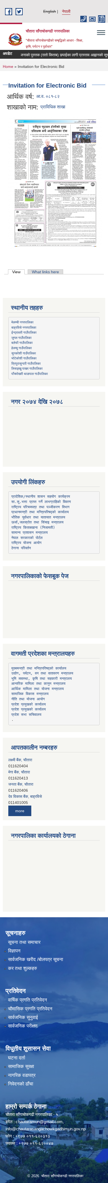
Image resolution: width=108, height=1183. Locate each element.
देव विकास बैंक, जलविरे (24, 804)
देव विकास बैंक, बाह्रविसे (25, 791)
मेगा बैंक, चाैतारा (19, 767)
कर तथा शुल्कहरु (22, 968)
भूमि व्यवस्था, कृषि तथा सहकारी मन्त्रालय (41, 678)
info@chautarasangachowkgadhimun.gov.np (46, 1128)
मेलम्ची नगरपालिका (22, 322)
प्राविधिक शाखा (52, 106)
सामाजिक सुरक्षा (21, 1066)
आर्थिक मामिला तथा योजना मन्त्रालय (37, 689)
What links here (45, 272)
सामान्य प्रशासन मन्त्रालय (29, 532)
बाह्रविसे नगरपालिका (23, 327)
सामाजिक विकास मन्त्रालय (29, 694)
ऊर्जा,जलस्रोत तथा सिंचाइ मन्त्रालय (37, 522)
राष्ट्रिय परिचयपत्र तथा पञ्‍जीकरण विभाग (40, 507)
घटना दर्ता (16, 1058)
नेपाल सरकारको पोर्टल (27, 538)
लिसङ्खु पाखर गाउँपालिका (27, 368)
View (18, 272)
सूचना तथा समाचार (24, 942)
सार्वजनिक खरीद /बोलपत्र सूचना (35, 959)
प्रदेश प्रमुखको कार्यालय (28, 704)
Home (8, 66)
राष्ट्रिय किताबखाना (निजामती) (33, 527)
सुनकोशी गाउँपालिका (23, 353)
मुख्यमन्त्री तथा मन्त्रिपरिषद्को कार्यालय (38, 668)
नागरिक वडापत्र (21, 1075)
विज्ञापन (14, 951)
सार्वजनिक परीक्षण (22, 1026)
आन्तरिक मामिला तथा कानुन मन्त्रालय (38, 683)
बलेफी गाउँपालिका (22, 342)
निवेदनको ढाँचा (20, 1084)
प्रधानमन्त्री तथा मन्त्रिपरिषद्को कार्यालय (40, 512)
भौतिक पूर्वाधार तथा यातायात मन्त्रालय (38, 517)
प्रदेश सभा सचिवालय (26, 714)
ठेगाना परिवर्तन (21, 548)
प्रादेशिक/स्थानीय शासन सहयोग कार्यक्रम (40, 496)
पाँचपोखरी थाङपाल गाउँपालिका (29, 373)
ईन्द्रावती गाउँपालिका (24, 332)
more (19, 811)
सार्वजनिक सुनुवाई (23, 1017)
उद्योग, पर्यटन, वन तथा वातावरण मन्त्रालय (42, 673)
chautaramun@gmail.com (39, 1121)
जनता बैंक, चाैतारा (20, 779)
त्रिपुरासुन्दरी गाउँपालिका (26, 363)
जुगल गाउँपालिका (21, 337)
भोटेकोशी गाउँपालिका (24, 358)
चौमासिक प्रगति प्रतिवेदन (30, 1008)
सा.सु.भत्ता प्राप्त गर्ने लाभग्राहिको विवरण (41, 502)
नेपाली (66, 11)
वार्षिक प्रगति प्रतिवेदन (27, 1000)
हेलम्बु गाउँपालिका (21, 348)
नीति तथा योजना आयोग (28, 699)
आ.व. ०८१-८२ (48, 96)
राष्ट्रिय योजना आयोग (26, 543)
